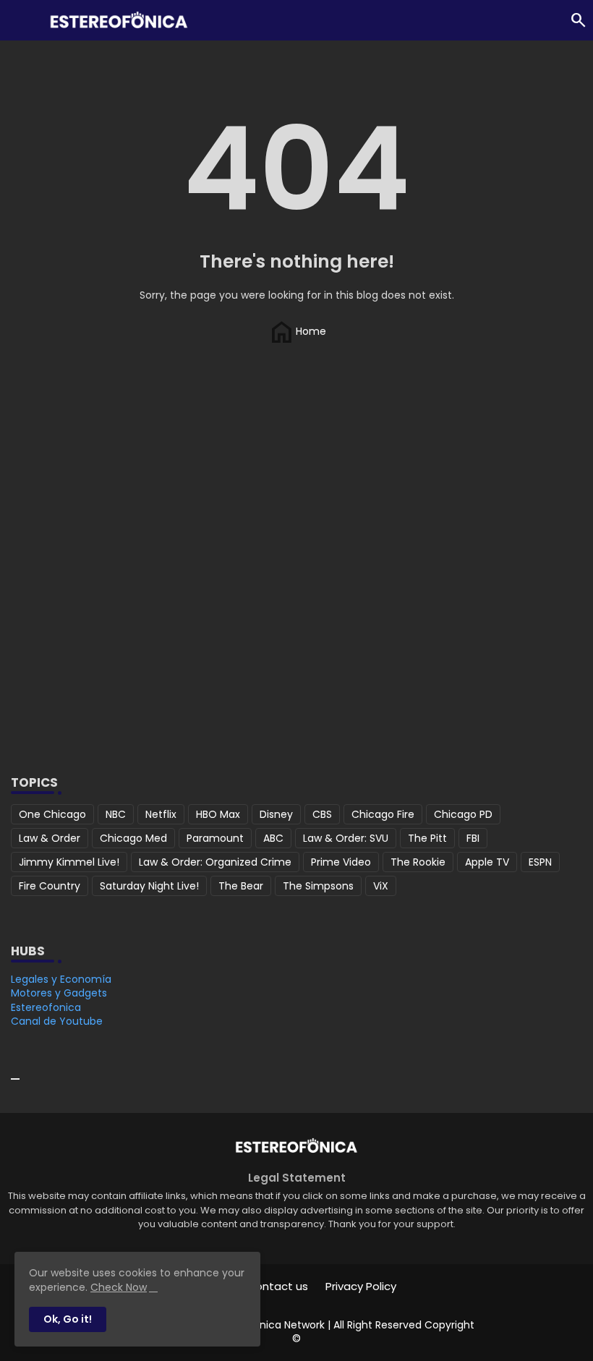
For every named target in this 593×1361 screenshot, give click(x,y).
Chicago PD (463, 814)
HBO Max (218, 814)
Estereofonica (46, 1007)
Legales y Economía (61, 979)
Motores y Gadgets (59, 993)
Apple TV (487, 862)
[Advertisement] (296, 630)
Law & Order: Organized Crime (215, 862)
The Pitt (427, 838)
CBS (322, 814)
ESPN (540, 862)
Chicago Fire (382, 814)
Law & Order (49, 838)
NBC (116, 814)
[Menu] (17, 20)
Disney (276, 814)
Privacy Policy (360, 1286)
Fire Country (49, 886)
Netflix (160, 814)
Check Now (118, 1287)
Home (296, 330)
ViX (380, 886)
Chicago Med (133, 838)
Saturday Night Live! (149, 886)
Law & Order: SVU (345, 838)
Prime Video (341, 862)
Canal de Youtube (57, 1021)
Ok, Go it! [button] (67, 1319)
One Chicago (52, 814)
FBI (472, 838)
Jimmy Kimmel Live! (69, 862)
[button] (578, 20)
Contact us (277, 1286)
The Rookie (418, 862)
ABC (273, 838)
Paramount (215, 838)
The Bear (240, 886)
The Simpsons (318, 886)
